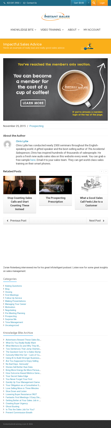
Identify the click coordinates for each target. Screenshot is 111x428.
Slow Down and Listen (16, 391)
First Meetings (12, 295)
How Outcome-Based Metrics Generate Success (29, 373)
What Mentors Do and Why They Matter (24, 346)
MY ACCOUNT (92, 29)
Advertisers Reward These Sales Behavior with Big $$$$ (32, 339)
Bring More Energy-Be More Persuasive (24, 370)
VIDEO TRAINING (50, 29)
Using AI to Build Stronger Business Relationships (29, 358)
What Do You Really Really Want (21, 343)
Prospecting (36, 126)
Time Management (14, 322)
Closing (8, 292)
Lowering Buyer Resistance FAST (21, 394)
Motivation (10, 307)
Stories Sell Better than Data (19, 367)
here (33, 159)
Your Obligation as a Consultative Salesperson (28, 385)
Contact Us (31, 3)
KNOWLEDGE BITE (22, 29)
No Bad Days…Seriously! (17, 364)
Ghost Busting (12, 406)
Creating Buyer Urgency (17, 403)
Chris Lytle (22, 141)
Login (102, 3)
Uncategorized (12, 325)
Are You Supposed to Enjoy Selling (22, 361)
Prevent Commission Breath (19, 412)
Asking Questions (13, 286)
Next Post (95, 220)
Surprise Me (10, 319)
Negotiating (10, 310)
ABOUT (72, 29)
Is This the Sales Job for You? (20, 409)
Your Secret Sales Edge (17, 376)
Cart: (79, 3)
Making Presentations (15, 301)
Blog (7, 289)
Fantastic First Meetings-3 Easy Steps (24, 397)
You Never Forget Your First (19, 379)
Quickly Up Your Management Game (23, 382)
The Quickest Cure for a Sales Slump (23, 352)
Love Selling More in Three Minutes (22, 388)
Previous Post (18, 220)
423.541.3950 (13, 3)
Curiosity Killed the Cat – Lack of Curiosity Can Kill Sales (32, 355)
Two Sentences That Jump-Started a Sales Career (30, 349)
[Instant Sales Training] (55, 89)
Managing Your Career (15, 304)
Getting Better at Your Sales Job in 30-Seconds (28, 400)
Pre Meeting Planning (15, 313)
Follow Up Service (13, 298)
